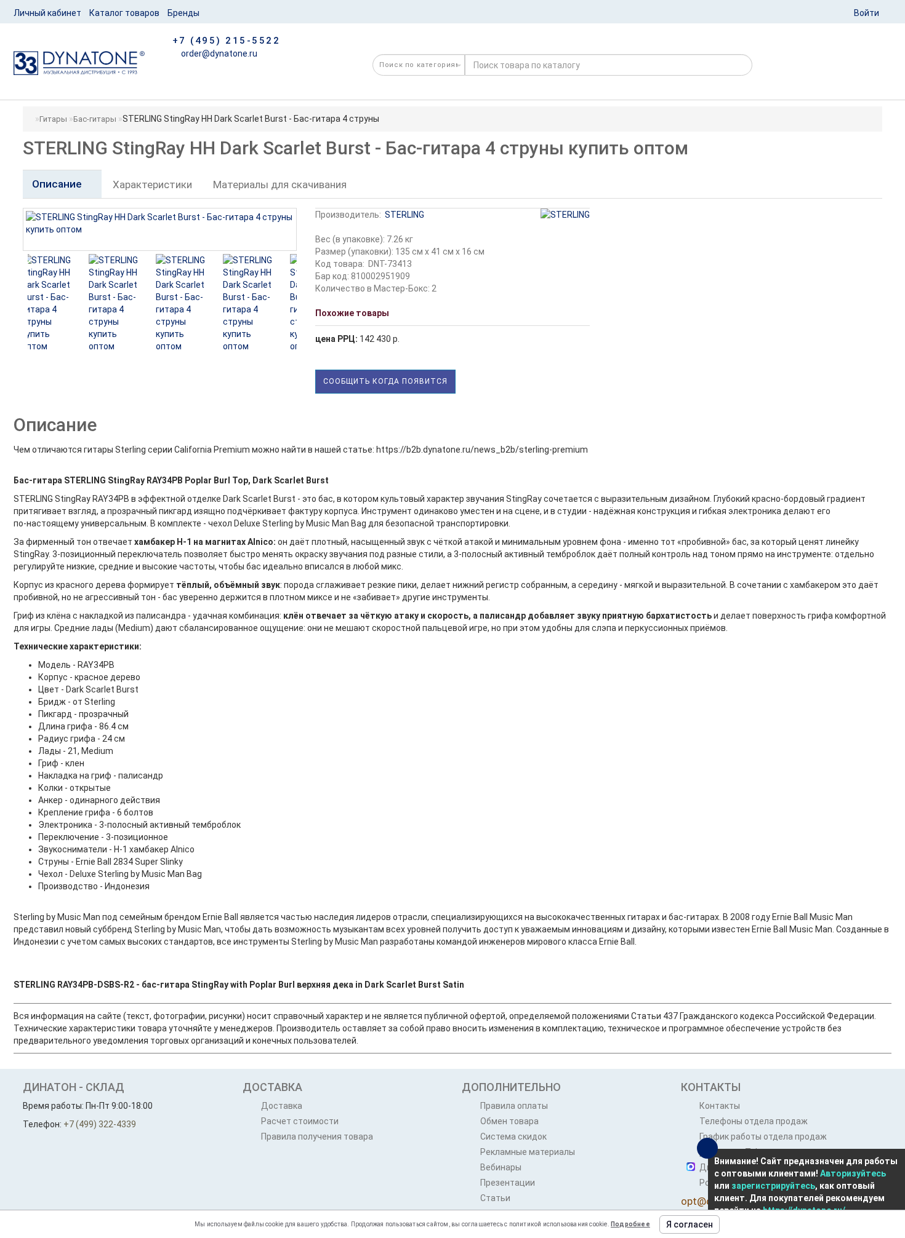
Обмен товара (509, 1121)
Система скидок (513, 1136)
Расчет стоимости (300, 1121)
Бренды (183, 13)
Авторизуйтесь (853, 1173)
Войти (866, 13)
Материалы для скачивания (280, 184)
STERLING (404, 215)
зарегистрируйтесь (773, 1186)
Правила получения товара (317, 1136)
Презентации (507, 1183)
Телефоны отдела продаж (753, 1121)
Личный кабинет (47, 13)
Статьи (495, 1198)
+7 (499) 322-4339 (99, 1124)
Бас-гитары (94, 119)
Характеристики (152, 184)
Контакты (719, 1106)
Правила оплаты (514, 1106)
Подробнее (630, 1224)
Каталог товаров (124, 13)
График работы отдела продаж (763, 1136)
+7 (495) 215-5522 (226, 40)
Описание (58, 184)
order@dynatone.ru (218, 53)
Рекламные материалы (527, 1152)
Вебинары (500, 1167)
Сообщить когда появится (385, 381)
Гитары (53, 119)
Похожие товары (352, 313)
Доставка (281, 1106)
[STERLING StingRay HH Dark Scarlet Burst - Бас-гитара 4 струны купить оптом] (59, 303)
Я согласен (689, 1224)
